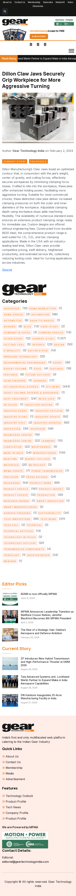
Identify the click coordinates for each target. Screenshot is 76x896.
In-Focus (10, 405)
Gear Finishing (15, 381)
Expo (37, 368)
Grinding (40, 381)
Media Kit (60, 2)
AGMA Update (13, 314)
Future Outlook (38, 375)
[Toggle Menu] (71, 50)
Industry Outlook (49, 411)
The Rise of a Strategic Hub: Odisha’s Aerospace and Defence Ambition (43, 631)
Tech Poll (11, 525)
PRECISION (11, 477)
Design (59, 344)
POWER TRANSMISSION (47, 471)
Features (10, 375)
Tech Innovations (17, 519)
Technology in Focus (20, 537)
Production (46, 495)
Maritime (10, 459)
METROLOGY (37, 465)
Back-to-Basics (42, 320)
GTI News (53, 387)
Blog (27, 326)
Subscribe (48, 2)
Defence (39, 344)
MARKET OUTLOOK (37, 459)
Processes (38, 161)
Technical (34, 525)
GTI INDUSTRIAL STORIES (21, 387)
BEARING (10, 326)
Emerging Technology (20, 356)
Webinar (10, 561)
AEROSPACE (12, 308)
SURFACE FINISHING (17, 513)
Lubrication (13, 447)
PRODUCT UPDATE (16, 495)
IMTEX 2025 (46, 399)
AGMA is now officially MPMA (39, 594)
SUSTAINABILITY (49, 513)
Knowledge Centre (18, 441)
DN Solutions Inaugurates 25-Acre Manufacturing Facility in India (41, 696)
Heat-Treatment (16, 399)
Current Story (15, 161)
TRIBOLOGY (11, 555)
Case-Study (50, 326)
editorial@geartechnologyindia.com (25, 861)
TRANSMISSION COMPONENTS (24, 549)
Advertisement (15, 779)
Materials (11, 465)
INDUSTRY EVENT (15, 411)
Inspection (12, 429)
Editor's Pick (38, 350)
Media (10, 773)
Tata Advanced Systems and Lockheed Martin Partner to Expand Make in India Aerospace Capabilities (45, 680)
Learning (48, 441)
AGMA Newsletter (42, 308)
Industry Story (15, 417)
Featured (56, 368)
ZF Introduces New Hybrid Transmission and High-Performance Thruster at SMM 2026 (45, 662)
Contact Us (19, 2)
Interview (37, 429)
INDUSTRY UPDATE (47, 417)
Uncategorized (38, 555)
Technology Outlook (20, 543)
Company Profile (51, 332)
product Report (51, 489)
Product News (40, 483)
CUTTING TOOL (14, 344)
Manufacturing (44, 453)
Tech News (48, 519)
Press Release (37, 477)
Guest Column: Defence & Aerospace (31, 393)
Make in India (13, 453)
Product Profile (16, 489)
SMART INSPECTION (50, 501)
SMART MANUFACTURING (20, 507)
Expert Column (15, 368)
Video (70, 2)
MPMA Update (13, 471)
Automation (40, 314)
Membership (34, 2)
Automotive (13, 320)
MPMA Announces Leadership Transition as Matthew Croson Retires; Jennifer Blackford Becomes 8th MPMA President (47, 615)
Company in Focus (17, 332)
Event (57, 362)
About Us (7, 2)
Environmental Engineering (25, 362)
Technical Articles (18, 531)
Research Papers (16, 501)
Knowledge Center (18, 435)
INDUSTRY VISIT (15, 423)
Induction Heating (39, 405)
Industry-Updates (47, 423)
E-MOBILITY (12, 350)
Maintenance (41, 447)
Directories (38, 6)
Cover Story (13, 338)
